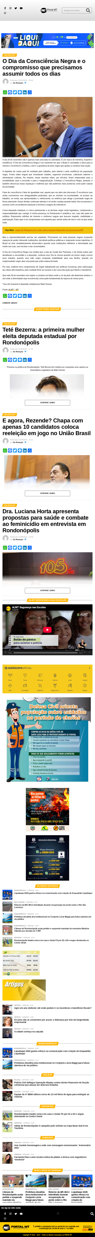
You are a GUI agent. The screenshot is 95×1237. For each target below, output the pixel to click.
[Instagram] (10, 8)
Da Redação (18, 83)
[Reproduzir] (5, 652)
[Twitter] (15, 8)
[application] (47, 629)
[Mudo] (85, 652)
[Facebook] (5, 8)
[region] (47, 40)
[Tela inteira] (89, 652)
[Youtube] (21, 8)
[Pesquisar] (88, 10)
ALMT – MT (13, 290)
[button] (4, 25)
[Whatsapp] (5, 12)
